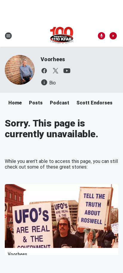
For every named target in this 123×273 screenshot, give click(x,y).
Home (15, 103)
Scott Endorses (94, 103)
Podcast (59, 103)
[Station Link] (61, 35)
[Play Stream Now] (113, 35)
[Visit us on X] (55, 70)
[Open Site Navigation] (8, 35)
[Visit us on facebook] (44, 70)
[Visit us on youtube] (66, 70)
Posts (36, 103)
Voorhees (53, 59)
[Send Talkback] (101, 35)
